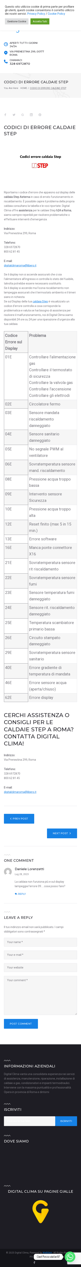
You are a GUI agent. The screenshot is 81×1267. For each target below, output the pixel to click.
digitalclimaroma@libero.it (20, 265)
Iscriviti (66, 1121)
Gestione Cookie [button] (16, 21)
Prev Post (20, 818)
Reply (22, 893)
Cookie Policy (56, 13)
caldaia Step (40, 301)
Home (23, 88)
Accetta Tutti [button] (40, 21)
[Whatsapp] (70, 1257)
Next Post (60, 833)
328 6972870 (20, 63)
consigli (17, 722)
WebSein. (48, 1252)
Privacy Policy (36, 13)
